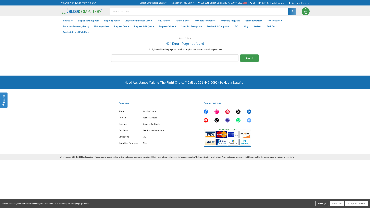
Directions (124, 136)
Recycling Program (230, 20)
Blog (246, 26)
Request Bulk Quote (144, 26)
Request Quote (121, 26)
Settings (322, 203)
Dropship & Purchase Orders (138, 20)
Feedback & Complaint (218, 26)
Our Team (123, 130)
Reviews (257, 26)
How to (66, 20)
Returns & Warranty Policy (76, 26)
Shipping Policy (112, 20)
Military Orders (101, 26)
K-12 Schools (164, 20)
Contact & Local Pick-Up (75, 32)
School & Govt (182, 20)
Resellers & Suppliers (205, 20)
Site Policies (274, 20)
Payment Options (253, 20)
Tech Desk (272, 26)
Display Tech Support (88, 20)
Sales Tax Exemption (191, 26)
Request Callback (167, 26)
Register (305, 2)
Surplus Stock (149, 111)
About (122, 111)
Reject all (337, 203)
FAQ (236, 26)
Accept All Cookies (356, 203)
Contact (123, 123)
